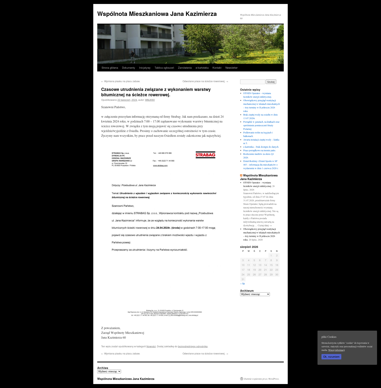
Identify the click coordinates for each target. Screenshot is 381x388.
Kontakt (217, 67)
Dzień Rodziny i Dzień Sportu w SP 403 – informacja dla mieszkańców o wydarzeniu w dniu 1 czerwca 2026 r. (260, 164)
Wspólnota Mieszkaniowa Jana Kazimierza (157, 13)
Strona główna (110, 67)
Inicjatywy (145, 67)
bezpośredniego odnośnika (193, 346)
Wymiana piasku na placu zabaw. (120, 81)
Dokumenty (128, 67)
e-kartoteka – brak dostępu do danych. (261, 146)
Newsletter (231, 67)
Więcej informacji (336, 349)
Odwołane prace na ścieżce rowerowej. (205, 81)
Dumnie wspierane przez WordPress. (261, 378)
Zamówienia (185, 67)
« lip (242, 283)
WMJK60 (150, 99)
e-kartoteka (202, 67)
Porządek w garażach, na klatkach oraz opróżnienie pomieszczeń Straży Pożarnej (261, 125)
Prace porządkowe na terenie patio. (259, 150)
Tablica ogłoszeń (164, 67)
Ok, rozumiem (331, 356)
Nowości (151, 346)
